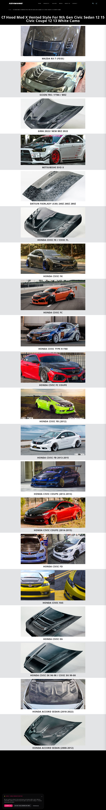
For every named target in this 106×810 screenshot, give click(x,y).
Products (46, 3)
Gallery (54, 3)
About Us (67, 3)
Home (39, 3)
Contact (74, 3)
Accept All (8, 805)
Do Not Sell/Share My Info (22, 805)
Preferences (36, 805)
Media (61, 3)
